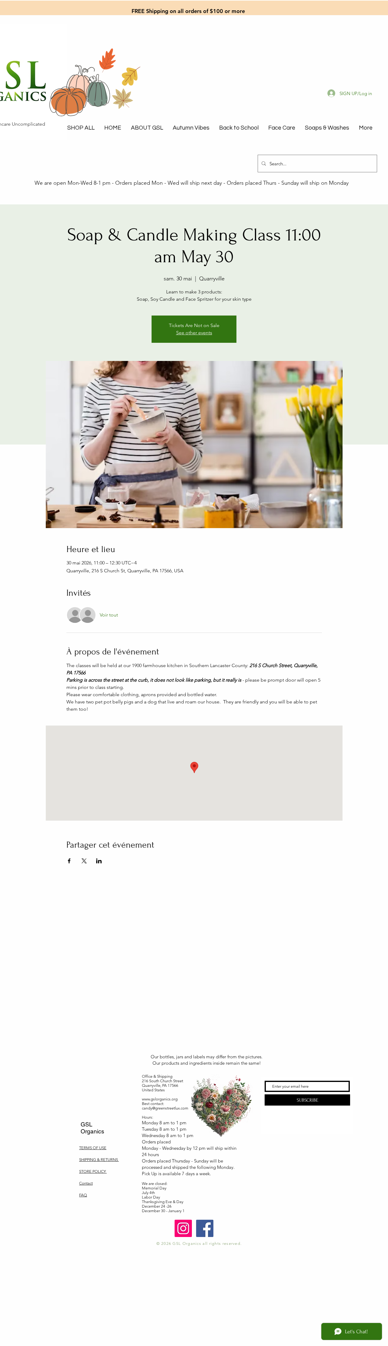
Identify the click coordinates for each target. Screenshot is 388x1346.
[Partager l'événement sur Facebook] (69, 860)
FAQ (83, 1195)
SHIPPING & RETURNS (99, 1159)
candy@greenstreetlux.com (165, 1108)
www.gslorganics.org (160, 1099)
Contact (86, 1183)
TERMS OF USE (92, 1148)
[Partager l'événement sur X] (84, 860)
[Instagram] (183, 1228)
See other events (194, 333)
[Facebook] (204, 1228)
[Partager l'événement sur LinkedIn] (99, 860)
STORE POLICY (93, 1171)
